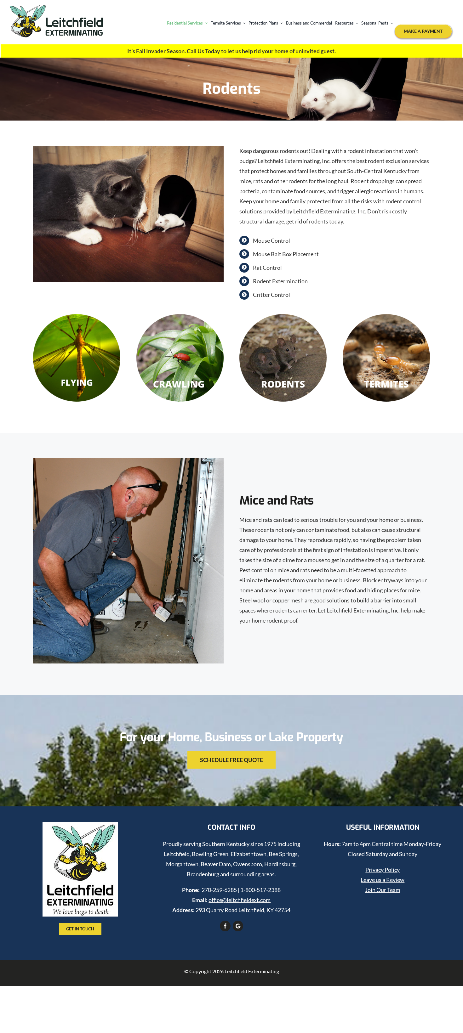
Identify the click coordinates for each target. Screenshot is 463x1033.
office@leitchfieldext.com (240, 899)
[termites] (386, 316)
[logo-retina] (56, 8)
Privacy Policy (382, 869)
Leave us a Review (382, 879)
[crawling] (180, 316)
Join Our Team (382, 889)
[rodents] (283, 316)
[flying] (76, 316)
